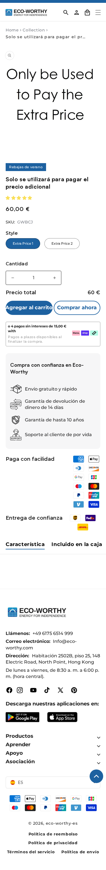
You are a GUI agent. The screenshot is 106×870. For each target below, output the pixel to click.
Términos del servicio (31, 851)
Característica (25, 544)
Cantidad (17, 263)
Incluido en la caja (76, 544)
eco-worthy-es (62, 823)
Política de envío (80, 851)
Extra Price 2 (62, 243)
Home (12, 30)
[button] (20, 198)
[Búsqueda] (65, 12)
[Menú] (98, 12)
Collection (34, 30)
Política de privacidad (52, 842)
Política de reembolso (53, 834)
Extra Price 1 (23, 243)
